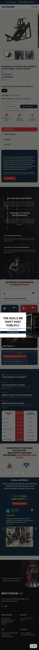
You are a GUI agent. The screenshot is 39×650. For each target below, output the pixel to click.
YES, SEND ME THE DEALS (13, 332)
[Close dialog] (38, 313)
